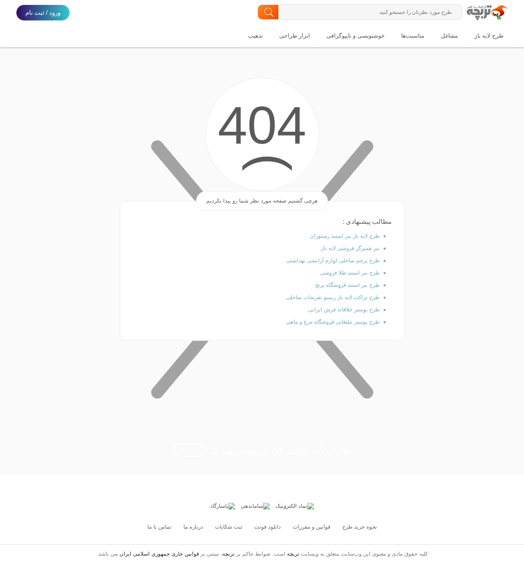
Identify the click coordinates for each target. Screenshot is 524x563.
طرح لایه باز (489, 35)
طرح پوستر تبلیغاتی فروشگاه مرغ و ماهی (332, 322)
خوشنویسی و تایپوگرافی (355, 35)
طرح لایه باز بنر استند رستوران (344, 236)
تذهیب (255, 35)
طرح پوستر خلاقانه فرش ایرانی (343, 309)
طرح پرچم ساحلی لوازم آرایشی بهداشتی (332, 260)
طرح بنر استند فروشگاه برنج (347, 285)
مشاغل (449, 35)
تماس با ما (159, 527)
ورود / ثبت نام (43, 12)
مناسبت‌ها (413, 35)
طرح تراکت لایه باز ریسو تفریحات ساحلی (332, 297)
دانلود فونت (267, 527)
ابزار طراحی (294, 35)
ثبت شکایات (228, 527)
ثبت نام (189, 449)
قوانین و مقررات (311, 527)
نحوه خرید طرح (359, 527)
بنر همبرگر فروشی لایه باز (350, 248)
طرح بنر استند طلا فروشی (349, 273)
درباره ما (193, 527)
